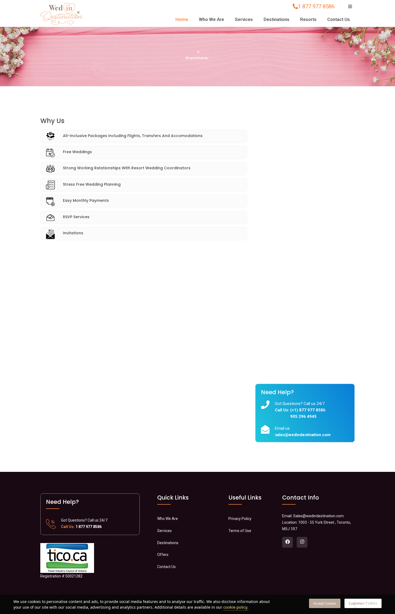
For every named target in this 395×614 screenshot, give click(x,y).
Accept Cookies (324, 603)
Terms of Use (239, 531)
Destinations (276, 19)
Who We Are (211, 19)
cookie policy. (235, 607)
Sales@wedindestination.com (318, 516)
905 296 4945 (303, 416)
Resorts (308, 19)
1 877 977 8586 (316, 6)
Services (244, 19)
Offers (162, 554)
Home (181, 19)
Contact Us (338, 19)
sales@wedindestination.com (303, 434)
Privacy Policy (240, 518)
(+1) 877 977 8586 (307, 410)
